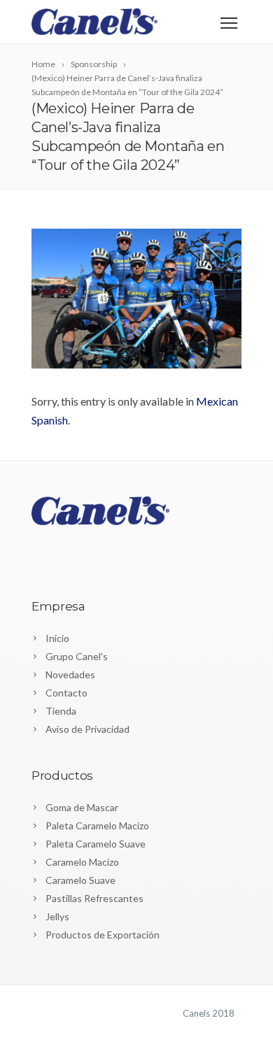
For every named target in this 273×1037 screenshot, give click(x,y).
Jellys (57, 916)
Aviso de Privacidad (88, 729)
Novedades (70, 674)
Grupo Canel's (77, 656)
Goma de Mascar (82, 807)
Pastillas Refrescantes (95, 898)
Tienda (61, 711)
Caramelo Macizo (82, 862)
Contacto (67, 693)
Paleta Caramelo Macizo (97, 825)
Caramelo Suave (80, 880)
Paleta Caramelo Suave (96, 844)
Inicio (57, 638)
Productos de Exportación (103, 935)
